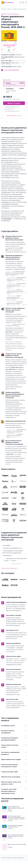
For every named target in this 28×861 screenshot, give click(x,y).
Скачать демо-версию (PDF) (11, 70)
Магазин (3, 9)
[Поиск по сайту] (20, 2)
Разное (9, 9)
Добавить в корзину (14, 103)
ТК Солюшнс (9, 2)
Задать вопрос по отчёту (15, 115)
